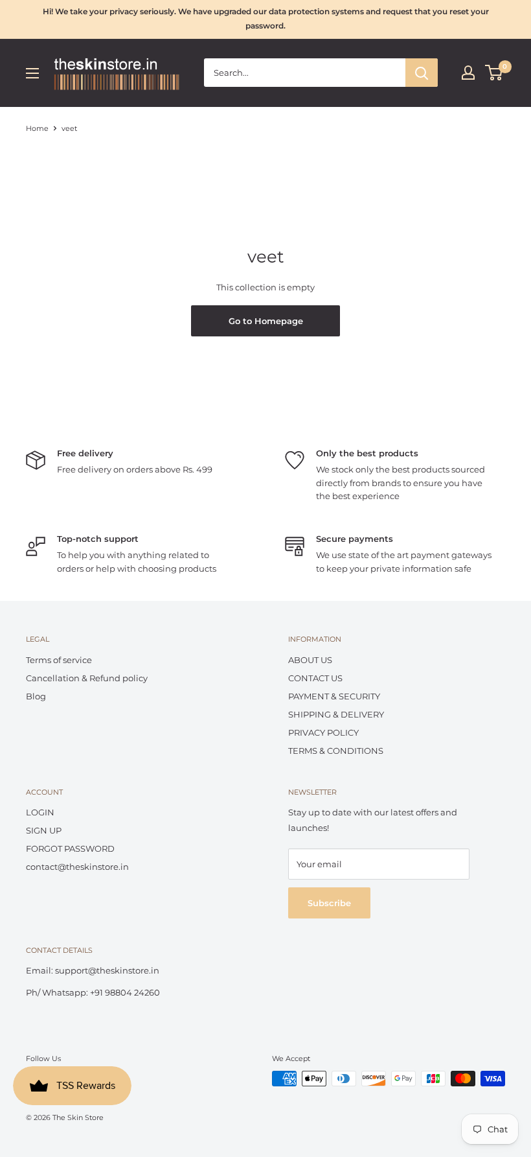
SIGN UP (44, 830)
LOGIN (40, 812)
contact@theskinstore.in (77, 866)
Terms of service (59, 660)
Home (37, 128)
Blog (36, 696)
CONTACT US (315, 678)
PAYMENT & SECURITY (334, 696)
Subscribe (329, 903)
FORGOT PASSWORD (70, 848)
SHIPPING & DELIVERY (336, 714)
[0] (494, 72)
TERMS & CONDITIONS (335, 750)
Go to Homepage (266, 321)
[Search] (421, 72)
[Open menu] (32, 73)
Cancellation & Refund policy (87, 678)
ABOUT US (310, 660)
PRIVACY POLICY (323, 732)
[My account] (468, 72)
